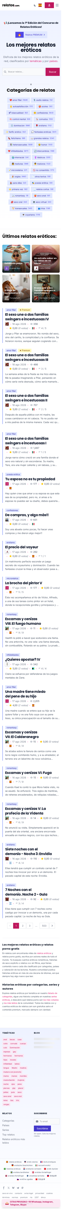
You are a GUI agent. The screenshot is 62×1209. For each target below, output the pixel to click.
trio (17, 1100)
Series (5, 1129)
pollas (5, 1092)
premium (24, 1197)
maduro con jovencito (12, 1072)
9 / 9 (21, 632)
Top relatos (8, 1134)
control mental (19, 119)
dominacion (20, 125)
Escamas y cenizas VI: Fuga (28, 772)
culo (5, 1048)
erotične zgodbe (26, 1179)
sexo (19, 1092)
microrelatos (17, 170)
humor (45, 144)
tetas (5, 1100)
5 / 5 (21, 592)
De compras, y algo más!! (27, 515)
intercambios (44, 151)
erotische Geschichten (23, 1165)
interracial (20, 157)
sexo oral (19, 202)
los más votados (51, 1000)
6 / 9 (21, 822)
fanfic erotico (16, 132)
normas (15, 1197)
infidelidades (18, 151)
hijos (5, 1060)
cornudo (13, 1043)
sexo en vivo (7, 1193)
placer (20, 1088)
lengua (6, 1068)
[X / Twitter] (8, 1188)
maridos (23, 1076)
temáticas (36, 61)
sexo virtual (42, 202)
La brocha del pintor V (23, 583)
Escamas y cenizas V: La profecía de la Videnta (25, 811)
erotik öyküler (52, 1169)
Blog (37, 1032)
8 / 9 (21, 745)
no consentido (43, 170)
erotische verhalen (33, 1169)
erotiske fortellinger (16, 1176)
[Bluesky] (13, 1188)
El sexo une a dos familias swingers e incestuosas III (26, 357)
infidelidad (7, 1064)
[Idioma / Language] (40, 5)
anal (5, 1039)
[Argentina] (10, 863)
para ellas (18, 183)
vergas (6, 1104)
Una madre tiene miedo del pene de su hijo (25, 694)
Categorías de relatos (31, 90)
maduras (20, 163)
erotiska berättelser (21, 1172)
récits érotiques (49, 1162)
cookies (49, 1193)
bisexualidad (18, 113)
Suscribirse (42, 1128)
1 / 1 (43, 556)
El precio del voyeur (21, 547)
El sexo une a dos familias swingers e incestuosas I (26, 440)
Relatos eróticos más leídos (13, 1141)
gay (14, 1052)
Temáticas (8, 1032)
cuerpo (23, 1043)
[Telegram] (18, 1188)
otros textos (41, 176)
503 (44, 925)
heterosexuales (21, 144)
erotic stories (32, 1162)
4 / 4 (43, 668)
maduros (42, 163)
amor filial (19, 100)
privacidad (39, 1193)
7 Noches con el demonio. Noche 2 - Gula (26, 892)
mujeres (21, 1080)
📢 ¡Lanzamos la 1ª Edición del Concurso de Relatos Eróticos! (31, 24)
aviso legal (28, 1193)
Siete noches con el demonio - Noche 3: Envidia (28, 851)
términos (6, 1197)
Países (5, 1125)
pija (13, 1088)
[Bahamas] (33, 668)
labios (17, 1064)
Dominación (15, 1048)
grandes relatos (42, 138)
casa (19, 1039)
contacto (18, 1193)
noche (6, 1084)
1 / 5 (43, 452)
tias (11, 1100)
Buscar (52, 71)
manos (14, 1076)
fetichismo (16, 138)
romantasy (20, 195)
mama (6, 1076)
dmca (43, 1197)
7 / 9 (21, 781)
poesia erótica (42, 183)
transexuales (22, 208)
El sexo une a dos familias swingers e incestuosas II (26, 398)
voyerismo (31, 214)
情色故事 (53, 1176)
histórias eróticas (13, 1169)
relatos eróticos (44, 953)
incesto (13, 1060)
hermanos (19, 1056)
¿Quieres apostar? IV (22, 659)
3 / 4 (21, 903)
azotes (45, 106)
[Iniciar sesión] (49, 5)
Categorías (8, 1120)
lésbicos (42, 157)
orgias (19, 176)
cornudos (44, 119)
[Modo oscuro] (35, 5)
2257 (37, 1197)
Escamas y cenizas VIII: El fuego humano (23, 621)
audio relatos (42, 100)
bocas (12, 1039)
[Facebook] (3, 1187)
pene (20, 1084)
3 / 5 (43, 368)
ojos (13, 1084)
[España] (10, 488)
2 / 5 (43, 409)
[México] (33, 328)
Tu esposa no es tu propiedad (30, 479)
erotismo (43, 125)
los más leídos (10, 1003)
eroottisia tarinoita (36, 1176)
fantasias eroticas (43, 132)
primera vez (18, 189)
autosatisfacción (21, 106)
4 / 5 (43, 328)
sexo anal (42, 195)
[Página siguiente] (52, 926)
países (53, 61)
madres (23, 1068)
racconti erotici (44, 1165)
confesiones (43, 113)
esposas (6, 1052)
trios (44, 208)
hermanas (7, 1056)
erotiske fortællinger (43, 1172)
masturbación (9, 1080)
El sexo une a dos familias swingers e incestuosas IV (27, 317)
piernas (6, 1088)
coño (5, 1043)
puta (13, 1092)
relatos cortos (43, 189)
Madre (14, 1068)
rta (31, 1197)
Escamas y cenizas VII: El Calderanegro (22, 734)
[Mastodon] (22, 1188)
